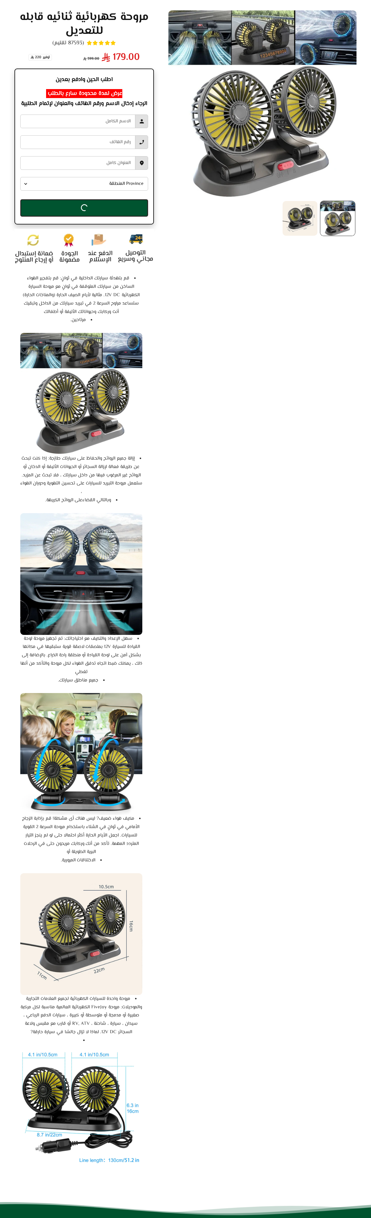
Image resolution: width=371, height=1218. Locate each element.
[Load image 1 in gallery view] (337, 218)
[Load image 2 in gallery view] (300, 218)
